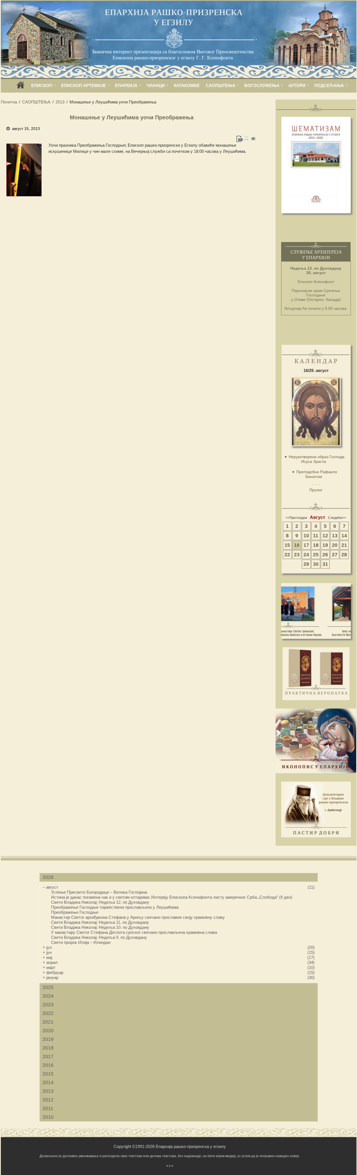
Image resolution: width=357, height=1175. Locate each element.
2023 (48, 1004)
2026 (48, 877)
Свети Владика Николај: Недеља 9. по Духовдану (99, 937)
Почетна (9, 102)
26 (325, 554)
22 (287, 554)
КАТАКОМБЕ (187, 85)
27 (334, 554)
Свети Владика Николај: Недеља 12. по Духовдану (100, 902)
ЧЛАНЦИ (155, 85)
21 (344, 545)
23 (297, 554)
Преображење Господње (74, 912)
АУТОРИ (296, 85)
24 (306, 554)
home (20, 87)
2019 (48, 1039)
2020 (48, 1030)
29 (306, 564)
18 (316, 545)
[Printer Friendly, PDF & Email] (246, 138)
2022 (48, 1013)
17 (306, 545)
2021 (48, 1022)
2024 (48, 996)
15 (287, 545)
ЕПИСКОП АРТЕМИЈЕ (83, 85)
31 (325, 564)
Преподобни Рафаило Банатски (316, 474)
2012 (48, 1100)
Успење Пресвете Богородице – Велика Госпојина (99, 892)
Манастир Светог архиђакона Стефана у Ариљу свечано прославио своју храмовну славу (138, 917)
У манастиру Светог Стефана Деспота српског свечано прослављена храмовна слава (134, 932)
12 (325, 535)
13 (334, 535)
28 (344, 554)
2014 (48, 1082)
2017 (48, 1056)
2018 (48, 1048)
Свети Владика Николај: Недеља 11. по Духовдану (100, 922)
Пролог (315, 490)
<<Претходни (296, 518)
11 (315, 535)
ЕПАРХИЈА (126, 85)
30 (316, 564)
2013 (60, 102)
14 (344, 535)
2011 (47, 1108)
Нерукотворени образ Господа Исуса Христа (316, 459)
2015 (48, 1074)
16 (297, 545)
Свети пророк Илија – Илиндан (80, 942)
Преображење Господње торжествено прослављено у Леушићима (114, 907)
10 (306, 535)
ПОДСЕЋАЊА (329, 85)
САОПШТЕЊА (220, 85)
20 (334, 545)
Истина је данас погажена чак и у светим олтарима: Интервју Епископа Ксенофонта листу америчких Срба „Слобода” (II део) (171, 897)
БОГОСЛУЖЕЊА (261, 85)
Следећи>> (337, 518)
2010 (48, 1117)
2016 (48, 1065)
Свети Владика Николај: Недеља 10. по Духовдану (100, 927)
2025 (48, 987)
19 (325, 545)
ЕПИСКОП (41, 85)
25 (316, 554)
